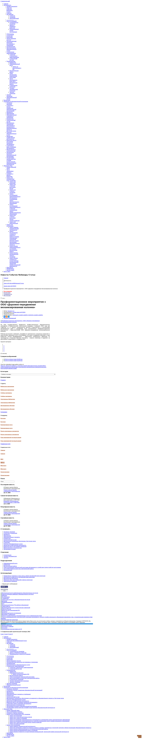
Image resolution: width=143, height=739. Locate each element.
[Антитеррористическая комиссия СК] (11, 629)
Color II (6, 634)
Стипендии (7, 542)
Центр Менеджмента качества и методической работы (19, 568)
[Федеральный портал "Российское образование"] (15, 605)
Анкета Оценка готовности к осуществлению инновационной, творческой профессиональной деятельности (15, 262)
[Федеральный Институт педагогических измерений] (15, 607)
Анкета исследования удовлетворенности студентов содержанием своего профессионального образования (15, 209)
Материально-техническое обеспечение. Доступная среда (20, 541)
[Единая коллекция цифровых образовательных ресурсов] (17, 594)
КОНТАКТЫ (10, 267)
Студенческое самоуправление (11, 52)
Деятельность (7, 5)
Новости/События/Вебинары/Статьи (10, 9)
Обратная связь (8, 165)
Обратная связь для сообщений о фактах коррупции (18, 579)
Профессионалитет (12, 6)
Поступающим (8, 291)
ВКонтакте (3, 469)
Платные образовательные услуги (11, 134)
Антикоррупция (11, 46)
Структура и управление (10, 533)
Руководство (10, 119)
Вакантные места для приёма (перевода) (15, 546)
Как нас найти (10, 270)
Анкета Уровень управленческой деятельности (14, 229)
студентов (12, 15)
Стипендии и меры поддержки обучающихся (11, 147)
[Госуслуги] (4, 627)
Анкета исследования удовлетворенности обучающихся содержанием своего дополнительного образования (15, 198)
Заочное (6, 557)
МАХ (3, 462)
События (9, 13)
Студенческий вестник (13, 59)
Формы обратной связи (13, 710)
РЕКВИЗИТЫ (10, 268)
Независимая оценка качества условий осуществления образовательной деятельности (11, 161)
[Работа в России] (6, 609)
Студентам (10, 36)
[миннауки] (4, 601)
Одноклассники (5, 475)
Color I (2, 634)
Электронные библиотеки (8, 402)
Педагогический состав (10, 539)
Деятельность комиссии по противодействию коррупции (19, 577)
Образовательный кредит (14, 685)
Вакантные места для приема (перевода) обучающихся (11, 142)
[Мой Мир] (9, 317)
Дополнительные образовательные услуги (11, 49)
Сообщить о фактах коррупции (10, 175)
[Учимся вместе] (5, 606)
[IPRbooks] (4, 595)
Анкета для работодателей (14, 222)
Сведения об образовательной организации (16, 101)
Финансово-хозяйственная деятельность (11, 138)
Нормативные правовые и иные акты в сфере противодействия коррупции (24, 575)
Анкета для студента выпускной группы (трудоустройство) (15, 218)
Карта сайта (7, 271)
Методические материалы (11, 578)
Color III (10, 634)
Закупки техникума (9, 95)
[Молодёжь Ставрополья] (8, 614)
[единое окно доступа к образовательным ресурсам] (15, 599)
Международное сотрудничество (11, 150)
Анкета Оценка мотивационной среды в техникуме (14, 254)
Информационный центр (10, 563)
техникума (12, 17)
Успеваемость (8, 294)
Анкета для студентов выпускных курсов (13, 186)
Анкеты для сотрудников (10, 225)
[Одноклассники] (6, 317)
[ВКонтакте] (4, 317)
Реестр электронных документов (10, 434)
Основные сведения (9, 103)
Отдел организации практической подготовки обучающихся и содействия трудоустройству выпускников (32, 567)
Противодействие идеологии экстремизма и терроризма (11, 43)
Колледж (3, 421)
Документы (10, 112)
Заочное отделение (12, 92)
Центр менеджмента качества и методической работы (13, 81)
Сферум (3, 453)
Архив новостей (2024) (10, 286)
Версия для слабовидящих (9, 584)
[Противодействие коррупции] (9, 619)
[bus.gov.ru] (4, 611)
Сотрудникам (10, 34)
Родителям (10, 37)
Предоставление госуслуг (14, 660)
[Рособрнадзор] (5, 597)
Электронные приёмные (10, 581)
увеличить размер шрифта (35, 315)
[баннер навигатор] (6, 625)
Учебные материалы (6, 396)
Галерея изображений (10, 318)
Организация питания (10, 549)
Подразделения (11, 61)
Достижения (10, 14)
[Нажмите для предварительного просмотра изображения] (25, 322)
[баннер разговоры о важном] (7, 626)
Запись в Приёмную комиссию (12, 26)
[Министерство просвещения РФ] (10, 610)
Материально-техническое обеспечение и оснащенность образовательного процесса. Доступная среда (12, 127)
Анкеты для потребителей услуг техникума (11, 179)
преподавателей (14, 18)
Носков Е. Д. (11, 311)
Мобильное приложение (7, 390)
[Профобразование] (6, 602)
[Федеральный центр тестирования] (11, 613)
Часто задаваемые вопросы (10, 171)
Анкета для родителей (13, 182)
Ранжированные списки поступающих (20, 654)
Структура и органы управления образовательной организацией (11, 108)
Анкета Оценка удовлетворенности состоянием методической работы (15, 248)
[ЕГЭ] (2, 603)
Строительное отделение (13, 86)
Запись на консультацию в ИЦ (17, 68)
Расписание (7, 100)
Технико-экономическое (10, 556)
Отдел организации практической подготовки (13, 75)
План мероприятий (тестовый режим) (11, 441)
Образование (10, 113)
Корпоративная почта (6, 428)
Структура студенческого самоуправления (14, 56)
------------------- (10, 19)
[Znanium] (4, 591)
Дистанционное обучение (8, 409)
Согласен (3, 623)
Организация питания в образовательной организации (11, 154)
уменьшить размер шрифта (20, 315)
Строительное (7, 555)
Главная (6, 3)
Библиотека (13, 62)
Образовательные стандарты (12, 537)
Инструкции (7, 295)
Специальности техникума (14, 23)
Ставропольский (5, 1)
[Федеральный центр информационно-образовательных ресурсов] (19, 593)
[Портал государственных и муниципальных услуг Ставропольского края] (21, 615)
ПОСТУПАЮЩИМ (12, 21)
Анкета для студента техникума (13, 191)
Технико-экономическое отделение (14, 89)
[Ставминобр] (5, 598)
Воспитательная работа (10, 566)
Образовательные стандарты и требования (12, 116)
